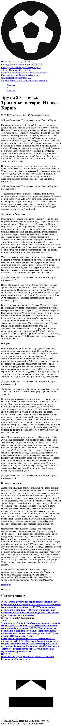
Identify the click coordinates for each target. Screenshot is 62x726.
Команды (5, 64)
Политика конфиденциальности (17, 656)
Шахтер (23, 72)
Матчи (13, 64)
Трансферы (42, 72)
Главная (11, 85)
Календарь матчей (10, 67)
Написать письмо (23, 659)
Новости (21, 64)
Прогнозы (32, 72)
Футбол (29, 64)
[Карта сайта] (31, 719)
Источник (6, 585)
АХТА (5, 654)
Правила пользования (43, 656)
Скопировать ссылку (40, 115)
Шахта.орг (14, 72)
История (23, 70)
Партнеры (14, 70)
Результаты (24, 67)
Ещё (37, 65)
